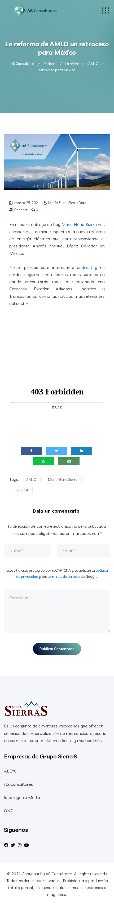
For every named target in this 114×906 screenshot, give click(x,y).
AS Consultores (18, 784)
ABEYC (10, 771)
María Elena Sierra (79, 224)
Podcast (21, 209)
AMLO (31, 479)
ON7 (8, 810)
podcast (84, 267)
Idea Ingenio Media (22, 797)
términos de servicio (63, 576)
